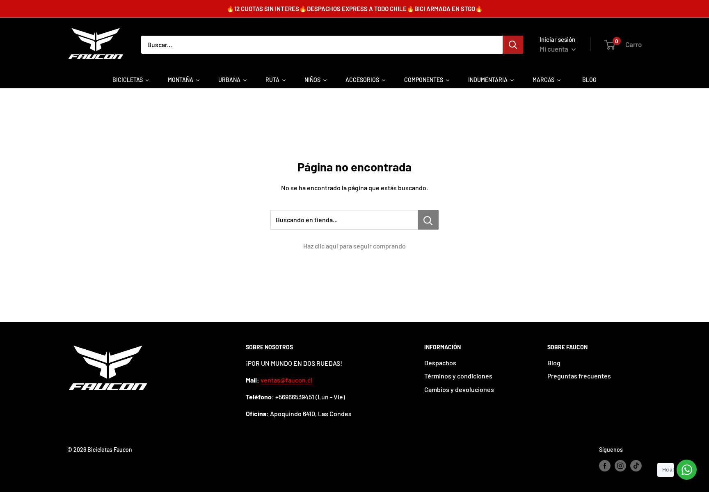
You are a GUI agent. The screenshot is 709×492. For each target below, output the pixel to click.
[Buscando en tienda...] (428, 220)
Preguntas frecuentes (579, 376)
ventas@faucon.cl (286, 380)
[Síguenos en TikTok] (636, 466)
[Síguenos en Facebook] (605, 466)
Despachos (440, 363)
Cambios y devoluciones (459, 389)
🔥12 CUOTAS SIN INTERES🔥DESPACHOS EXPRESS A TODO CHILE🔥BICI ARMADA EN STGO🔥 (354, 8)
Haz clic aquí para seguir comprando (354, 246)
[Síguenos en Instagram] (620, 466)
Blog (553, 363)
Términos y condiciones (458, 376)
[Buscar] (513, 45)
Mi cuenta (554, 49)
